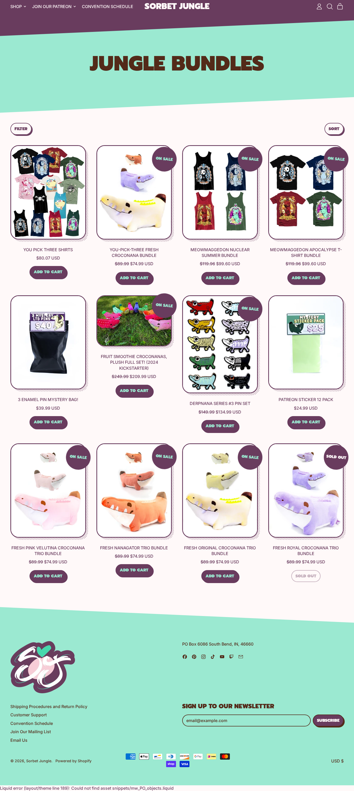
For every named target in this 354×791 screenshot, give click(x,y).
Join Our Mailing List (30, 731)
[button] (329, 6)
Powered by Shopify (73, 761)
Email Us (18, 740)
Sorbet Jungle (177, 6)
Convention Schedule (107, 6)
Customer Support (28, 714)
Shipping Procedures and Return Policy (48, 706)
